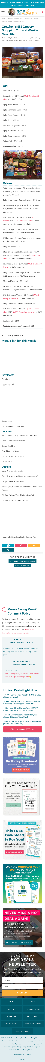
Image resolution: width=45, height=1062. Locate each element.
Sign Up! (22, 993)
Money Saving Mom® (27, 12)
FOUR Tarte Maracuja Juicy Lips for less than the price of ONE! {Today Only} (22, 722)
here (37, 40)
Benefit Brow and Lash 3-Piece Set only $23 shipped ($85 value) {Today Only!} (20, 716)
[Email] (34, 545)
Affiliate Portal (22, 1031)
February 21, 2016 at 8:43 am (24, 664)
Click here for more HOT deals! (22, 729)
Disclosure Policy (33, 1024)
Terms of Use (11, 1024)
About (33, 1002)
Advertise (11, 1016)
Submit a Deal (33, 1009)
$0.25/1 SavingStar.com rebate (24, 312)
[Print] (8, 550)
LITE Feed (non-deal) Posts (22, 561)
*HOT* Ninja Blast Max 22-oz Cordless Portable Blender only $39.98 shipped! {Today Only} (21, 702)
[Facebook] (8, 545)
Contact (11, 1009)
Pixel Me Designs (25, 1054)
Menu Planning (22, 565)
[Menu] (3, 12)
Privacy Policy (33, 1016)
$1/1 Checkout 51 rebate (24, 220)
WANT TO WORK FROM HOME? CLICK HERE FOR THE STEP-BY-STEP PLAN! (22, 3)
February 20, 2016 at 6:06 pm (21, 642)
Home (11, 1002)
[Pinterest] (21, 545)
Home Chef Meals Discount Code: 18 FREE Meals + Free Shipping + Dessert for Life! (20, 709)
